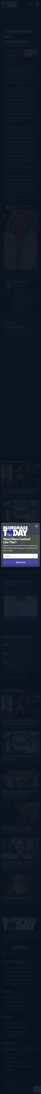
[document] (20, 547)
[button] (36, 526)
